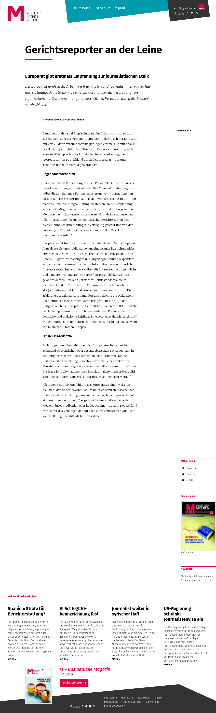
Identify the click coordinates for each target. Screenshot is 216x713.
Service (105, 8)
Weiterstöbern (72, 683)
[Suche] (71, 706)
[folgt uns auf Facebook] (82, 706)
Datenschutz (111, 702)
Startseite (186, 576)
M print (120, 8)
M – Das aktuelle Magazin (85, 669)
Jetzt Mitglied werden (185, 8)
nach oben (182, 130)
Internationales (202, 576)
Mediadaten (127, 697)
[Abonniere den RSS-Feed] (197, 13)
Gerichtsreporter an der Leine (197, 580)
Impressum (110, 697)
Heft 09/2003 (188, 552)
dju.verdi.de (152, 702)
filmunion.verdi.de (114, 706)
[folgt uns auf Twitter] (86, 706)
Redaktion (144, 697)
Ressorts (84, 8)
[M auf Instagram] (192, 13)
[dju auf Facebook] (187, 13)
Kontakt (158, 697)
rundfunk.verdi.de (132, 702)
